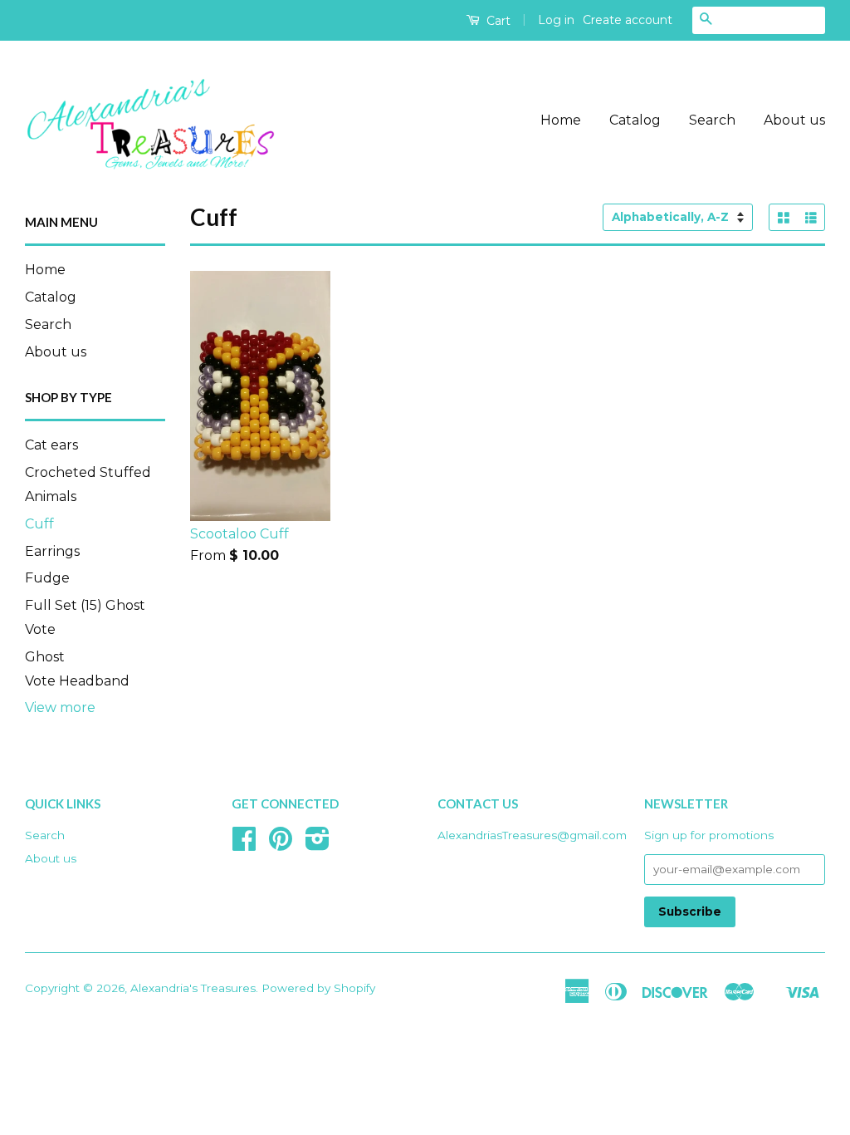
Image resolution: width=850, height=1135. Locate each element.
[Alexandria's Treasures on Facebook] (244, 844)
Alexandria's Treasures (193, 988)
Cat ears (51, 445)
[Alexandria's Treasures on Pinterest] (280, 844)
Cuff (39, 524)
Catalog (635, 120)
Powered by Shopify (318, 988)
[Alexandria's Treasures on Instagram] (317, 844)
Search (712, 120)
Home (560, 120)
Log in (556, 19)
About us (794, 120)
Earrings (52, 551)
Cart (496, 20)
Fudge (47, 578)
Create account (627, 19)
